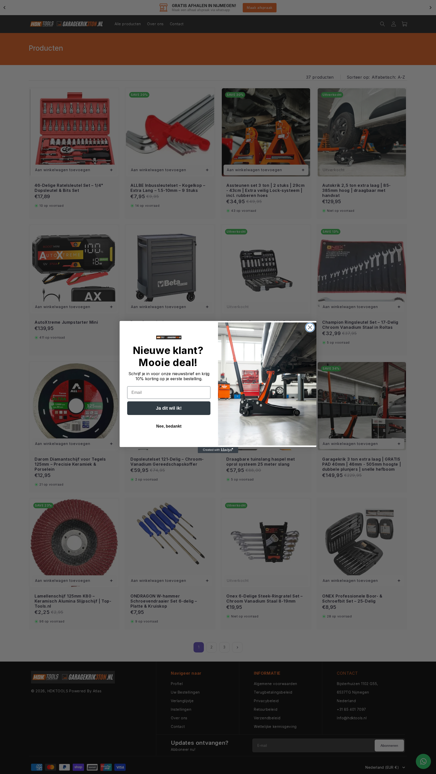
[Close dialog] (310, 327)
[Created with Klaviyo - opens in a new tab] (218, 450)
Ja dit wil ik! (169, 408)
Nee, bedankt (168, 426)
